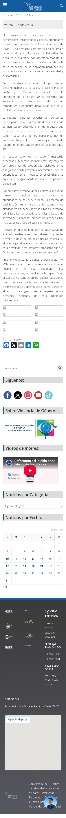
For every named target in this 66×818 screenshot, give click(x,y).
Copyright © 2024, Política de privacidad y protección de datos (44, 788)
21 (41, 566)
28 (41, 573)
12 (24, 559)
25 (15, 573)
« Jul (5, 586)
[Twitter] (18, 395)
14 (41, 559)
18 (15, 566)
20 (33, 566)
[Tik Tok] (49, 395)
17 (7, 566)
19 (24, 566)
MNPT (12, 25)
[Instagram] (28, 395)
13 (33, 559)
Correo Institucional (42, 802)
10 (7, 559)
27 (33, 573)
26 (24, 573)
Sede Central (25, 25)
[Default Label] (38, 395)
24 (7, 573)
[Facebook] (7, 395)
